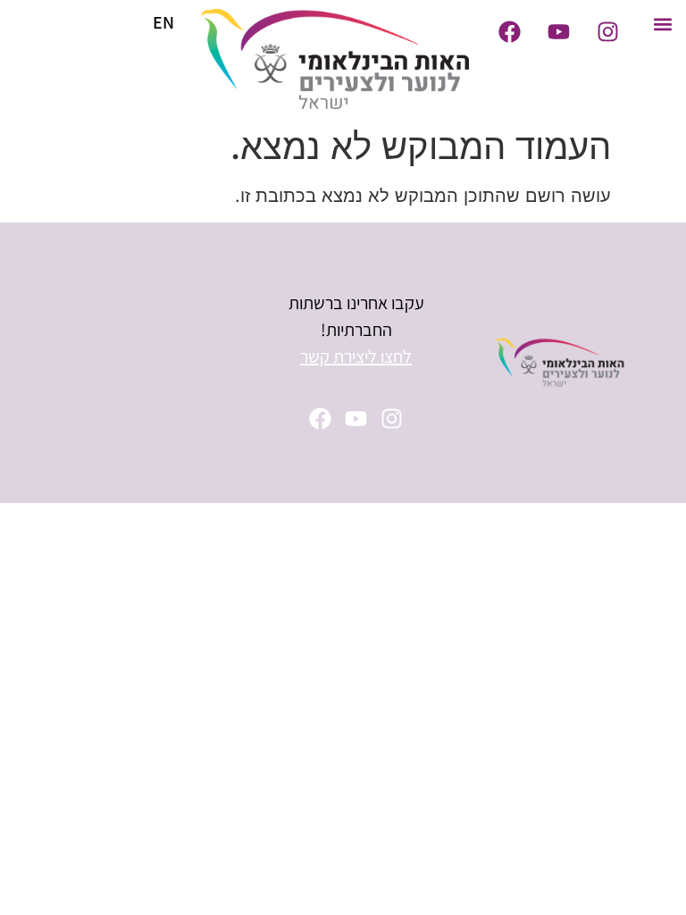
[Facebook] (509, 31)
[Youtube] (558, 31)
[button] (662, 23)
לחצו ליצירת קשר (356, 356)
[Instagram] (607, 31)
